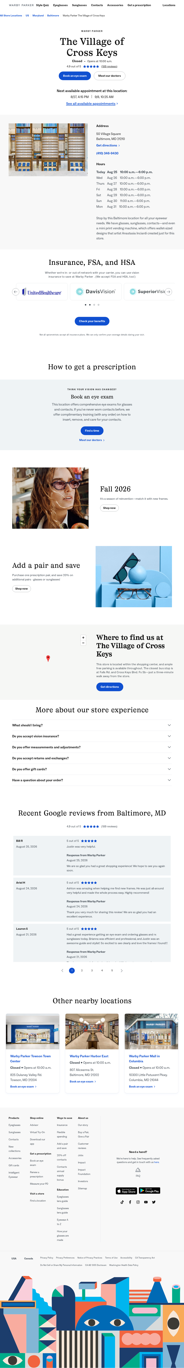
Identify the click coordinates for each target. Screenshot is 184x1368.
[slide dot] (85, 305)
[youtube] (146, 1202)
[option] (41, 291)
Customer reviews (83, 1146)
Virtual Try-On (37, 1132)
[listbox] (92, 294)
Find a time (92, 430)
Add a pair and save (62, 1146)
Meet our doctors (109, 75)
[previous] (15, 291)
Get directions (106, 145)
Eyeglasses (60, 5)
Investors (83, 1181)
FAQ (138, 1175)
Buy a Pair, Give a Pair (83, 1134)
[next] (168, 291)
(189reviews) (109, 66)
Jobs (80, 1155)
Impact (82, 1162)
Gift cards (14, 1165)
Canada (28, 1258)
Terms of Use (111, 1257)
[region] (48, 662)
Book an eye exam (75, 75)
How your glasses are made (63, 1236)
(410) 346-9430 (107, 153)
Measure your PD (39, 1183)
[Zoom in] (83, 637)
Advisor (34, 1125)
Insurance (62, 1125)
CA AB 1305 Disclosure (95, 1265)
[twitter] (154, 1202)
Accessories (115, 5)
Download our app (37, 1141)
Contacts (97, 5)
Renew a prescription (36, 1174)
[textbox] (138, 1160)
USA (14, 1258)
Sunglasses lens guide (63, 1210)
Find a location (38, 1200)
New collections (14, 1149)
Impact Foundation (84, 1172)
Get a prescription (139, 5)
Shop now (109, 508)
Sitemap (82, 1188)
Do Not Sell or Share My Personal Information (61, 1265)
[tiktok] (122, 1202)
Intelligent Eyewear (14, 1174)
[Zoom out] (83, 642)
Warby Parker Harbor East (89, 1056)
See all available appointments (91, 103)
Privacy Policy (46, 1257)
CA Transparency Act (145, 1257)
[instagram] (138, 1202)
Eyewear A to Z (62, 1222)
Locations (169, 5)
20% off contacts (61, 1157)
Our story (83, 1125)
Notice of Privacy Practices (89, 1257)
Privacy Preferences (65, 1257)
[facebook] (130, 1202)
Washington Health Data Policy (123, 1265)
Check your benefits (92, 321)
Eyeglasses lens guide (63, 1199)
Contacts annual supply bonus (62, 1173)
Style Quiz (42, 5)
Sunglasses (79, 5)
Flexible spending (62, 1134)
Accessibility (126, 1257)
